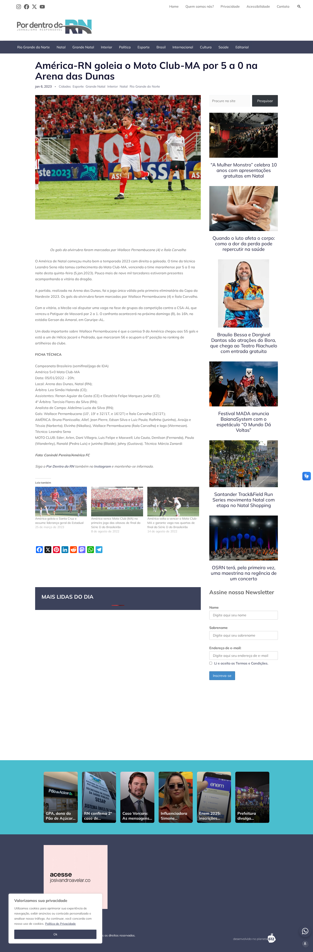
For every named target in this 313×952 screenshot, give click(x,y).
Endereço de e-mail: (225, 648)
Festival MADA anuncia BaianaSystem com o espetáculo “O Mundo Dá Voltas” (244, 421)
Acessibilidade (258, 6)
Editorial (242, 47)
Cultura (206, 47)
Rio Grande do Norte (33, 47)
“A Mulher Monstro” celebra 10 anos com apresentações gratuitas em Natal (244, 170)
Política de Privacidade (60, 924)
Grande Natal (83, 47)
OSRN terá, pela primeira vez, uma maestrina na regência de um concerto (244, 573)
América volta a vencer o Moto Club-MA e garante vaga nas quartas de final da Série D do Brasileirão (172, 523)
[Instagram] (18, 6)
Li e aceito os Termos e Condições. (241, 663)
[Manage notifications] (305, 943)
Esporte (144, 47)
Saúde (223, 47)
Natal (61, 47)
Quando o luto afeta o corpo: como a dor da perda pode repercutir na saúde (243, 243)
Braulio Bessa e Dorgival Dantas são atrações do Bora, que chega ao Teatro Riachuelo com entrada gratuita (243, 343)
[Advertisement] (225, 25)
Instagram (102, 466)
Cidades (65, 86)
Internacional (182, 47)
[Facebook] (26, 6)
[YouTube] (42, 6)
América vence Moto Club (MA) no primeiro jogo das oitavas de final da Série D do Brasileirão (115, 523)
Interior (106, 47)
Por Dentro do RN (60, 466)
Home (174, 6)
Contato (283, 6)
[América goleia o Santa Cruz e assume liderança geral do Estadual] (61, 501)
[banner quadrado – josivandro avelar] (76, 876)
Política (125, 47)
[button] (299, 6)
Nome (214, 607)
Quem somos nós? (199, 6)
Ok (55, 934)
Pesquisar (265, 101)
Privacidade (230, 6)
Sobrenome (218, 628)
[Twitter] (34, 6)
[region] (55, 918)
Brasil (161, 47)
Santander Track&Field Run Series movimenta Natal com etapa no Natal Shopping (243, 499)
